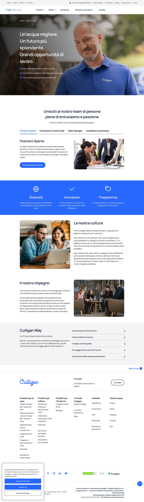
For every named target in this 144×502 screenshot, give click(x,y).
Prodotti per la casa (27, 400)
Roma (112, 409)
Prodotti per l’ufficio (44, 400)
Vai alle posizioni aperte (32, 165)
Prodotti (39, 10)
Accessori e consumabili (25, 456)
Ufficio (22, 3)
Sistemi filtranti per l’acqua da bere (26, 407)
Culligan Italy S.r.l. (82, 491)
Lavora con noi (125, 3)
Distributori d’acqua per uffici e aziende (45, 418)
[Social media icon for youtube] (66, 473)
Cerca (135, 3)
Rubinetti (23, 449)
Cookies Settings (23, 493)
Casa (15, 3)
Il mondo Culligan (78, 400)
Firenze (113, 420)
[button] (135, 368)
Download (96, 420)
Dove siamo (109, 3)
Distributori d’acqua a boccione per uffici (43, 408)
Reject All (23, 487)
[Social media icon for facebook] (48, 473)
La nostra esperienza (78, 411)
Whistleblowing (98, 495)
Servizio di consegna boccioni (42, 433)
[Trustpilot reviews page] (113, 473)
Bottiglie (59, 410)
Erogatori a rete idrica (62, 405)
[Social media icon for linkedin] (59, 473)
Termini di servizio (82, 488)
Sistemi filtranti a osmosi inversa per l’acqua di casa (27, 417)
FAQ (93, 414)
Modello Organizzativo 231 (114, 495)
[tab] (28, 131)
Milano (112, 403)
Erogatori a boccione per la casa (26, 443)
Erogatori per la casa (26, 435)
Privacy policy (108, 491)
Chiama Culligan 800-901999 (81, 3)
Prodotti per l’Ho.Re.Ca (62, 400)
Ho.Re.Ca (30, 3)
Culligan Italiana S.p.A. (115, 488)
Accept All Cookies (23, 481)
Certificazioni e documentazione (112, 497)
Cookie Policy (119, 491)
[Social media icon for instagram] (54, 473)
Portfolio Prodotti (96, 491)
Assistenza (64, 10)
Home (9, 3)
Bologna (113, 414)
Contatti (102, 10)
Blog (117, 3)
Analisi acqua (116, 398)
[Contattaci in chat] (139, 483)
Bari (111, 426)
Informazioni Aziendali (98, 488)
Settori (51, 10)
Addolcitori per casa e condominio (26, 427)
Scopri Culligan (97, 3)
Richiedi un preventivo (84, 10)
